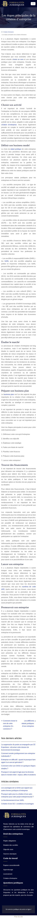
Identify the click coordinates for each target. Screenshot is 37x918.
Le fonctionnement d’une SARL (12, 800)
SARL (7, 261)
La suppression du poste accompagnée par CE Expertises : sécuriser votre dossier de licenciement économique (18, 747)
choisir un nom (18, 59)
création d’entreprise (9, 125)
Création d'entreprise (8, 32)
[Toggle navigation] (33, 3)
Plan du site (18, 916)
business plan (9, 394)
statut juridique (15, 149)
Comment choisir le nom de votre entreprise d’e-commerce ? (10, 725)
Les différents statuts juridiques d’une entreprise (28, 723)
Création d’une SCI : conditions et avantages (17, 804)
